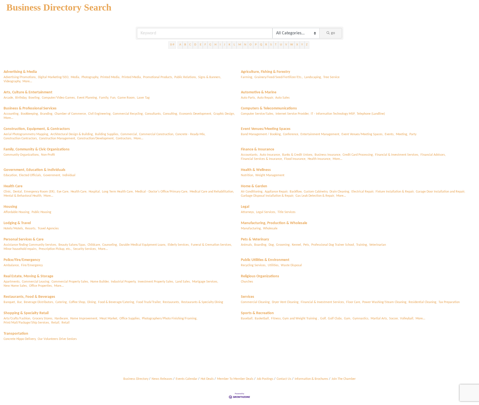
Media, (75, 77)
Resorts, (30, 228)
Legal (245, 207)
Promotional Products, (158, 77)
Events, (389, 134)
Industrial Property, (123, 281)
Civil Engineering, (99, 114)
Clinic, (8, 191)
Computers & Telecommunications (269, 108)
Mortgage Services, (205, 281)
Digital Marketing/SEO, (53, 77)
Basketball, (262, 318)
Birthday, (21, 97)
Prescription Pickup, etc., (55, 249)
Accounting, (11, 114)
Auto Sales (282, 97)
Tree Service (331, 77)
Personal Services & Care (24, 239)
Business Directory (135, 379)
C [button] (190, 44)
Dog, (272, 245)
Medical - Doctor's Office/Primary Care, (161, 191)
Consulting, (170, 114)
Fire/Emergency (32, 265)
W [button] (291, 44)
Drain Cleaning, (340, 191)
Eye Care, (63, 191)
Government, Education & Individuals (34, 170)
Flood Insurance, (295, 159)
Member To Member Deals (235, 379)
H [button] (215, 44)
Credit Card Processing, (358, 155)
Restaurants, (171, 302)
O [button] (250, 44)
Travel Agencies (48, 228)
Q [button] (261, 44)
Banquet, (10, 302)
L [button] (234, 44)
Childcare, (94, 245)
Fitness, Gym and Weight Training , (295, 318)
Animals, (247, 245)
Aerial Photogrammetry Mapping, (26, 134)
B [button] (185, 44)
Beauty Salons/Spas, (72, 245)
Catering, (61, 302)
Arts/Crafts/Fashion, (17, 318)
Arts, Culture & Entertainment (28, 92)
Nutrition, (247, 175)
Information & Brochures (311, 379)
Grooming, (283, 245)
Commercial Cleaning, (256, 302)
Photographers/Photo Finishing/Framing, (169, 318)
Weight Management (269, 175)
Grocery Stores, (42, 318)
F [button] (205, 44)
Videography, (12, 81)
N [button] (245, 44)
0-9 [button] (172, 44)
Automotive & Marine (258, 92)
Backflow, (296, 191)
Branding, (46, 114)
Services (247, 297)
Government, (52, 175)
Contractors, (124, 138)
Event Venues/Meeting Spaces (266, 129)
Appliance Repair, (276, 191)
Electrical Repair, (362, 191)
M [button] (239, 44)
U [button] (281, 44)
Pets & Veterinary (255, 239)
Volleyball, (407, 318)
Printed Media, (110, 77)
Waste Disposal (291, 265)
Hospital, (95, 191)
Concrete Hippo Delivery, (20, 339)
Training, (362, 245)
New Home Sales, (16, 286)
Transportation (16, 334)
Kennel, (297, 245)
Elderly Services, (179, 245)
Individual (68, 175)
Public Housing (41, 212)
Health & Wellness (256, 170)
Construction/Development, (95, 138)
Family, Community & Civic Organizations (37, 149)
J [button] (224, 44)
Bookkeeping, (30, 114)
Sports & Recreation (257, 313)
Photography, (90, 77)
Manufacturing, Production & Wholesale (274, 223)
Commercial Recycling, (128, 114)
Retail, (55, 322)
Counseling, (110, 245)
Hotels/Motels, (14, 228)
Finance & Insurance (257, 149)
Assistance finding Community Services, (30, 245)
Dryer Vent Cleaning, (285, 302)
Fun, (113, 97)
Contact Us (284, 379)
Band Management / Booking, (261, 134)
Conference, (291, 134)
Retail (66, 322)
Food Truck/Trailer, (148, 302)
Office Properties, (41, 286)
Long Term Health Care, (118, 191)
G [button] (210, 44)
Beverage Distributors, (39, 302)
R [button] (266, 44)
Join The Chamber (344, 379)
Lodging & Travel (17, 223)
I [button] (220, 44)
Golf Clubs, (335, 318)
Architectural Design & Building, (72, 134)
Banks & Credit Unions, (297, 155)
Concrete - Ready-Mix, (190, 134)
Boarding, (260, 245)
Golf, (323, 318)
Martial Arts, (379, 318)
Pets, (306, 245)
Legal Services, (266, 212)
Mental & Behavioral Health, (23, 196)
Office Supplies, (130, 318)
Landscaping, (313, 77)
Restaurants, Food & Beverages (29, 297)
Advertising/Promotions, (20, 77)
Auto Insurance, (270, 155)
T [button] (275, 44)
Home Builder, (99, 281)
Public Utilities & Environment (265, 260)
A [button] (180, 44)
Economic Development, (195, 114)
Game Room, (127, 97)
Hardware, (62, 318)
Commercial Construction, (156, 134)
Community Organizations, (22, 155)
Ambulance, (12, 265)
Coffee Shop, (77, 302)
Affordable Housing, (17, 212)
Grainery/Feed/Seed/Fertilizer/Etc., (278, 77)
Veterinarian (377, 245)
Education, (11, 175)
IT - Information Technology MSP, (333, 114)
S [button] (271, 44)
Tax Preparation (449, 302)
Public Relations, (185, 77)
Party (412, 134)
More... (27, 81)
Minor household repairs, (20, 249)
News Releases (162, 379)
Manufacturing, (251, 228)
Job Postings (265, 379)
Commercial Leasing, (36, 281)
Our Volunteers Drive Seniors (57, 339)
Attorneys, (248, 212)
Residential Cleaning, (423, 302)
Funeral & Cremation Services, (211, 245)
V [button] (286, 44)
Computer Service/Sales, (257, 114)
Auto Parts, (248, 97)
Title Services (286, 212)
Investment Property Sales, (156, 281)
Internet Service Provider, (292, 114)
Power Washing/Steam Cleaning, (384, 302)
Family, (104, 97)
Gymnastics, (361, 318)
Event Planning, (87, 97)
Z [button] (306, 44)
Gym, (347, 318)
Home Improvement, (84, 318)
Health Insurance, (319, 159)
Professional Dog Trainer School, (333, 245)
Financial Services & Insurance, (262, 159)
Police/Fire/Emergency (22, 260)
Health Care (13, 186)
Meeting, (402, 134)
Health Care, (79, 191)
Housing (10, 207)
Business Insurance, (328, 155)
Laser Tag (143, 97)
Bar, (19, 302)
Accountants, (249, 155)
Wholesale (270, 228)
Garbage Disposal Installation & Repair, (267, 196)
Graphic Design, (224, 114)
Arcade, (9, 97)
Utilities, (273, 265)
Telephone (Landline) (371, 114)
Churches (247, 281)
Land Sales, (183, 281)
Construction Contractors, (21, 138)
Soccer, (394, 318)
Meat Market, (109, 318)
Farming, (247, 77)
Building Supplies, (107, 134)
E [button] (200, 44)
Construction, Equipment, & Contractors (37, 129)
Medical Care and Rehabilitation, (212, 191)
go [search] (333, 33)
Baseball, (247, 318)
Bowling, (34, 97)
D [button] (195, 44)
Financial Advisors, (433, 155)
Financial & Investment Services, (397, 155)
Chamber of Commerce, (71, 114)
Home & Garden (254, 186)
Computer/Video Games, (59, 97)
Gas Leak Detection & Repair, (315, 196)
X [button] (297, 44)
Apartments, (12, 281)
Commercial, (129, 134)
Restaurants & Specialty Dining (202, 302)
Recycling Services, (253, 265)
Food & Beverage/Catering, (116, 302)
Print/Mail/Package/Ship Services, (27, 322)
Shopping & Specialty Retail (26, 313)
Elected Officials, (30, 175)
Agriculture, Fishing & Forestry (265, 72)
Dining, (92, 302)
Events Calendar (186, 379)
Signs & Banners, (209, 77)
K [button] (229, 44)
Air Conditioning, (252, 191)
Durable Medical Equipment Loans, (142, 245)
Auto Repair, (265, 97)
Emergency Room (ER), (39, 191)
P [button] (256, 44)
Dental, (18, 191)
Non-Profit (48, 155)
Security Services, (85, 249)
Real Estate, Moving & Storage (28, 276)
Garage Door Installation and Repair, (440, 191)
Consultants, (153, 114)
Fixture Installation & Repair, (395, 191)
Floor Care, (353, 302)
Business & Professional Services (30, 108)
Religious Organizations (260, 276)
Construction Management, (57, 138)
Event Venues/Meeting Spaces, (362, 134)
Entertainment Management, (320, 134)
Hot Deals (207, 379)
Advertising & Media (20, 72)
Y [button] (302, 44)
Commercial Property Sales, (70, 281)
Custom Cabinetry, (316, 191)
